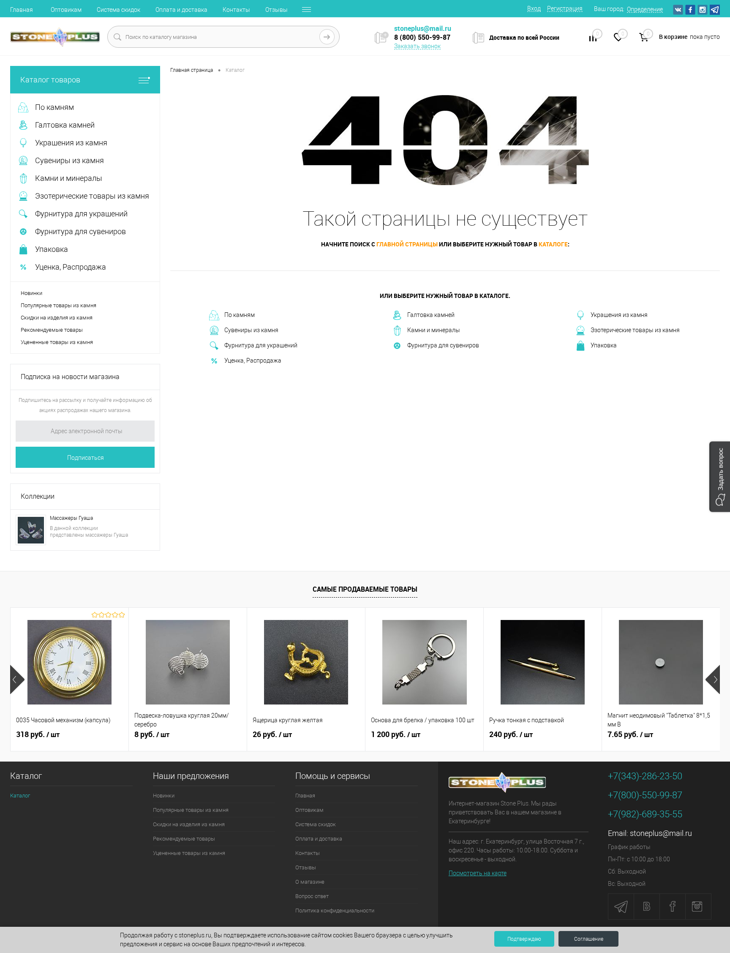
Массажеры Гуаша (71, 518)
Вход (534, 8)
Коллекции (37, 496)
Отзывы (276, 9)
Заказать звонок (417, 46)
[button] (719, 476)
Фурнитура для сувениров (443, 345)
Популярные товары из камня (58, 305)
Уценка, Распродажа (252, 360)
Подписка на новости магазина (70, 377)
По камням (239, 314)
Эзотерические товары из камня (635, 330)
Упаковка (604, 345)
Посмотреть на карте (478, 873)
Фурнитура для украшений (260, 345)
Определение (645, 9)
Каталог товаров (50, 79)
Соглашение (588, 939)
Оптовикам (66, 9)
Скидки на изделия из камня (57, 317)
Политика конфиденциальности (334, 910)
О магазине (309, 882)
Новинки (31, 293)
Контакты (236, 9)
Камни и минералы (433, 330)
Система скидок (118, 9)
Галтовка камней (431, 314)
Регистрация (565, 8)
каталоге (553, 244)
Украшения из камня (619, 314)
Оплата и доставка (181, 9)
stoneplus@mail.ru (661, 833)
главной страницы (407, 244)
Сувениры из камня (251, 330)
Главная (21, 9)
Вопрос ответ (312, 896)
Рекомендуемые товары (52, 330)
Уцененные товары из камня (57, 342)
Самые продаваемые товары (365, 589)
